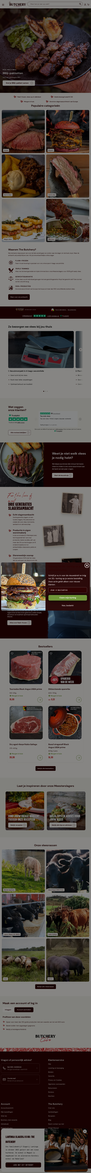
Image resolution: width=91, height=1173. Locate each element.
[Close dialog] (87, 565)
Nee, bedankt (68, 605)
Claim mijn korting (67, 597)
